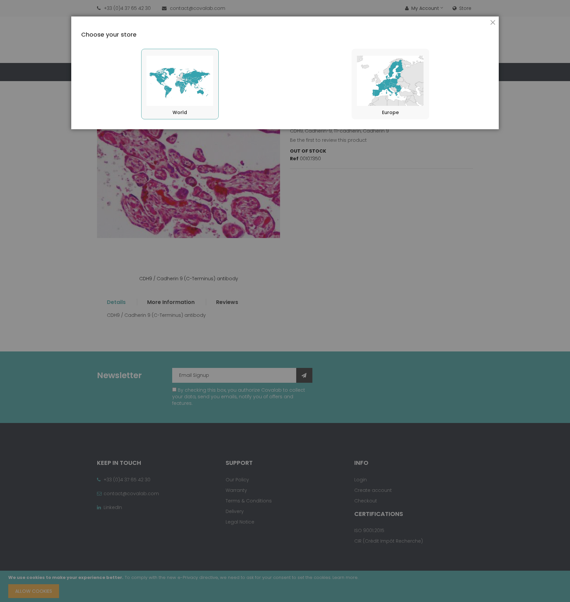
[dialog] (285, 301)
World (180, 112)
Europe (390, 112)
